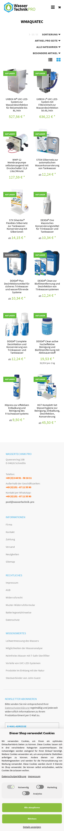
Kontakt (10, 532)
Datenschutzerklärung (17, 707)
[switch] (11, 787)
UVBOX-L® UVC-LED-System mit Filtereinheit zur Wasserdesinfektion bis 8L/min (47, 104)
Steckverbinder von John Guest (23, 678)
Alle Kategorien (47, 47)
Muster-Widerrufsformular (20, 605)
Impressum (12, 582)
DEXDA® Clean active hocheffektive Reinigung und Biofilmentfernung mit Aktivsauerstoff (47, 347)
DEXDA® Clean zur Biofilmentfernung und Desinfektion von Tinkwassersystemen (47, 285)
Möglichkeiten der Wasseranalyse (24, 648)
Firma (9, 524)
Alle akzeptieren (32, 807)
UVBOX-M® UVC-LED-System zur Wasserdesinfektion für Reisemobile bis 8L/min (17, 104)
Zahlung (10, 539)
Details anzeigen (32, 827)
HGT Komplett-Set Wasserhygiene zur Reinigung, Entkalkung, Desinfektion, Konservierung (47, 410)
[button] (50, 59)
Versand (10, 546)
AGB (8, 590)
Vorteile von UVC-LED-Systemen (23, 663)
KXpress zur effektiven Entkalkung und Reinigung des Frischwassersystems (17, 409)
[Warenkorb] (58, 7)
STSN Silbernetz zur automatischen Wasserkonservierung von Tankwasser (47, 164)
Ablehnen (32, 818)
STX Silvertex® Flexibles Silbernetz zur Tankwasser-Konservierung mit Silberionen (17, 225)
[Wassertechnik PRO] (19, 7)
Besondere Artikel (45, 53)
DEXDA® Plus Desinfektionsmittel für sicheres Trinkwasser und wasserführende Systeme (17, 286)
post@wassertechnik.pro (20, 501)
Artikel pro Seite (46, 40)
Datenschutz (13, 619)
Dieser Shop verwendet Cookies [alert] (32, 733)
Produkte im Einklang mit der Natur (25, 670)
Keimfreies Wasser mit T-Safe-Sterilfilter (28, 655)
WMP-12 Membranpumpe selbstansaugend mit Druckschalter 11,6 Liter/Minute (16, 165)
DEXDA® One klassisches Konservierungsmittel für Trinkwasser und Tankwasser (47, 225)
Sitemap (10, 561)
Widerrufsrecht (14, 597)
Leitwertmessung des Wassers (22, 640)
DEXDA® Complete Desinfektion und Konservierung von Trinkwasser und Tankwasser (16, 347)
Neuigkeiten (12, 554)
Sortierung (50, 34)
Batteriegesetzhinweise (18, 612)
